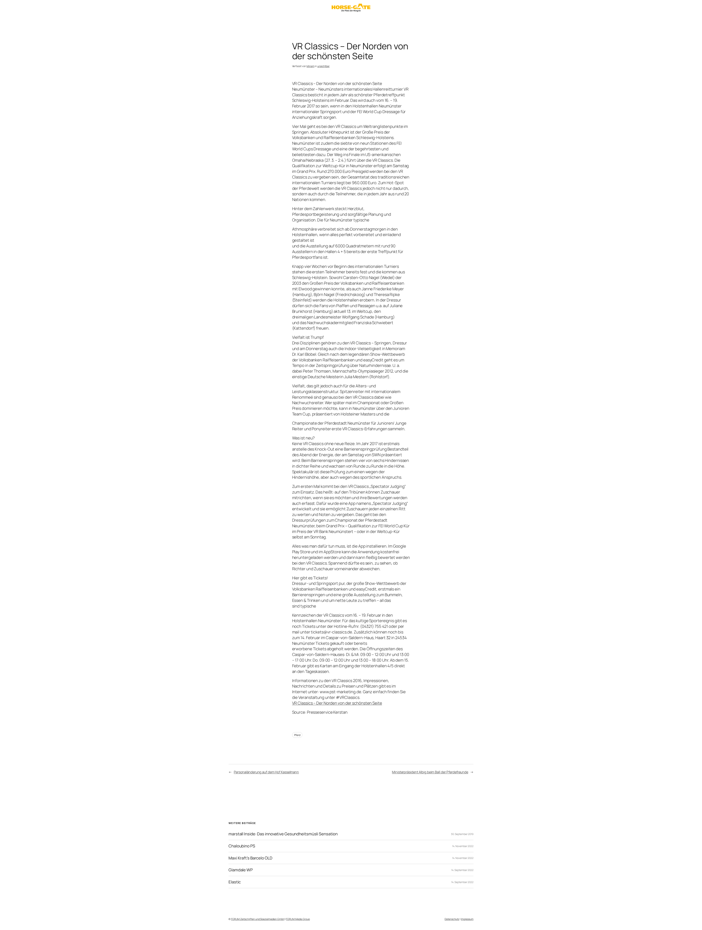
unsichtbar (323, 66)
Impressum (467, 919)
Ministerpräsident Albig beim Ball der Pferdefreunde (430, 772)
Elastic (235, 882)
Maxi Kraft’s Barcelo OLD (250, 858)
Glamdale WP (241, 870)
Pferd (297, 735)
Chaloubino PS (242, 846)
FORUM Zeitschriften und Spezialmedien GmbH (257, 919)
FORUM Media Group (298, 919)
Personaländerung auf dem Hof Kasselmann (266, 772)
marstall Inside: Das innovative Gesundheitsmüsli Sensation (283, 834)
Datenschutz (452, 919)
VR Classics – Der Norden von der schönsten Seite (337, 703)
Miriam (310, 66)
